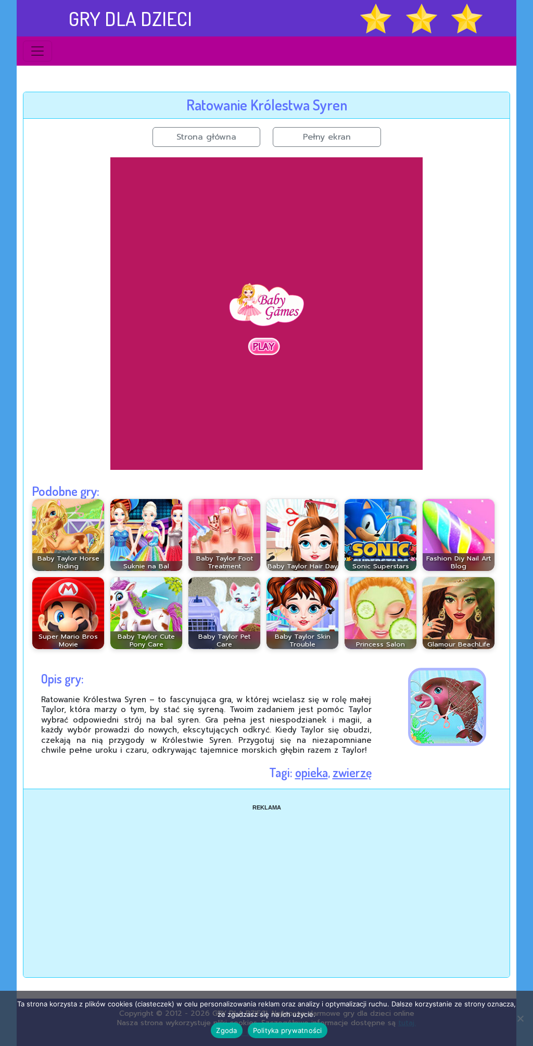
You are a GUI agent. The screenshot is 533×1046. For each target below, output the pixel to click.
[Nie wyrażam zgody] (520, 1018)
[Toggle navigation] (37, 51)
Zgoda (226, 1030)
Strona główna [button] (206, 137)
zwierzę (352, 772)
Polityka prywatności (287, 1030)
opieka (311, 772)
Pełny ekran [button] (327, 137)
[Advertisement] (266, 884)
